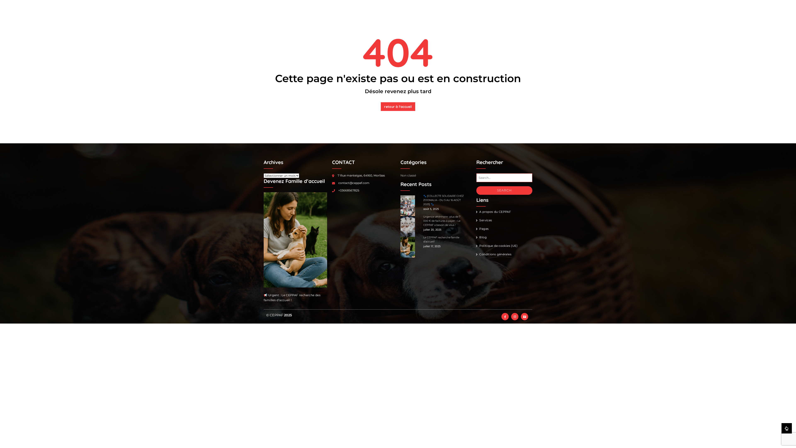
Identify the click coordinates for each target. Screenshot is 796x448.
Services (485, 220)
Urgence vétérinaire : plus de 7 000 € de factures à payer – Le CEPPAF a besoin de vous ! (441, 220)
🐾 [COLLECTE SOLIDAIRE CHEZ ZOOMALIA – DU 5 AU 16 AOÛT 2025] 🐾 (443, 200)
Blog (483, 237)
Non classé (408, 175)
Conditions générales (495, 254)
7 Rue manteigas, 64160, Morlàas (361, 175)
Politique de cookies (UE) (498, 246)
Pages (484, 229)
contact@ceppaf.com (353, 183)
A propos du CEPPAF (495, 212)
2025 (288, 315)
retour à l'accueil (398, 107)
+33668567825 (348, 190)
